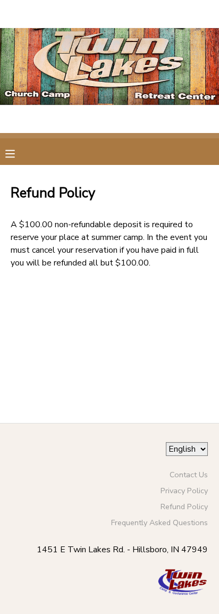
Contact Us (189, 474)
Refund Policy (184, 506)
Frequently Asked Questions (159, 522)
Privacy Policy (184, 490)
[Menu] (18, 152)
